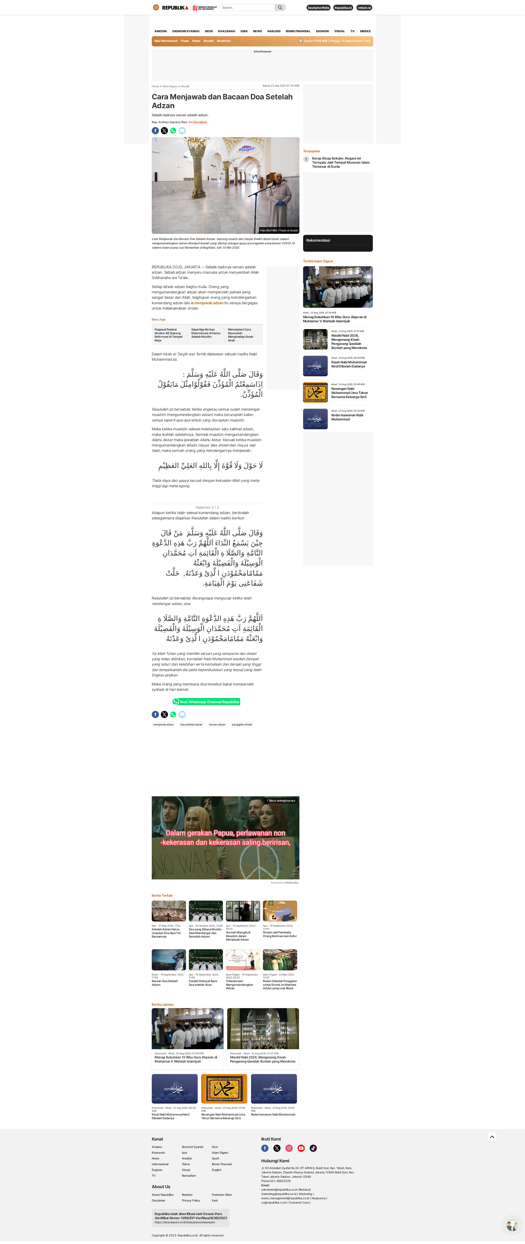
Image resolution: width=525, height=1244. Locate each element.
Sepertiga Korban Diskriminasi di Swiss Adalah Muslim (205, 333)
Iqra (184, 1152)
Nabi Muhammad (166, 40)
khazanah (226, 31)
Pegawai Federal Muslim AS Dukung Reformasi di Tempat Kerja (169, 335)
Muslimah (224, 40)
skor (208, 31)
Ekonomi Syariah (186, 31)
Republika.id (343, 7)
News (155, 1158)
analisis (273, 31)
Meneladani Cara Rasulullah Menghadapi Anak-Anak (241, 335)
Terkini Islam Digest (318, 261)
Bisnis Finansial (298, 31)
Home (155, 86)
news (257, 31)
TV (352, 31)
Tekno (186, 1164)
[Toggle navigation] (156, 7)
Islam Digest (170, 86)
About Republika (162, 1194)
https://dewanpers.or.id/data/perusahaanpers (185, 1222)
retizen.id (364, 7)
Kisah (185, 40)
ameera (160, 31)
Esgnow (157, 1170)
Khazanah (158, 1152)
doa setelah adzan (191, 724)
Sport (215, 1158)
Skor (215, 1147)
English (216, 1170)
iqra (244, 31)
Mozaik (209, 40)
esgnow (322, 31)
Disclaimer (158, 1200)
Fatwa (196, 40)
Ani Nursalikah (197, 122)
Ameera (157, 1147)
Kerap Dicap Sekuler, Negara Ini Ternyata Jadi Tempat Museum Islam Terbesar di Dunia (341, 162)
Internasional (160, 1164)
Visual (186, 1170)
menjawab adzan (209, 303)
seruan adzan (217, 724)
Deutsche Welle (318, 7)
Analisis (187, 1158)
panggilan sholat (242, 724)
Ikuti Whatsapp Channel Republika (209, 702)
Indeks (365, 31)
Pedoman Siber (222, 1194)
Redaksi (187, 1194)
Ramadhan (189, 1175)
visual (339, 31)
